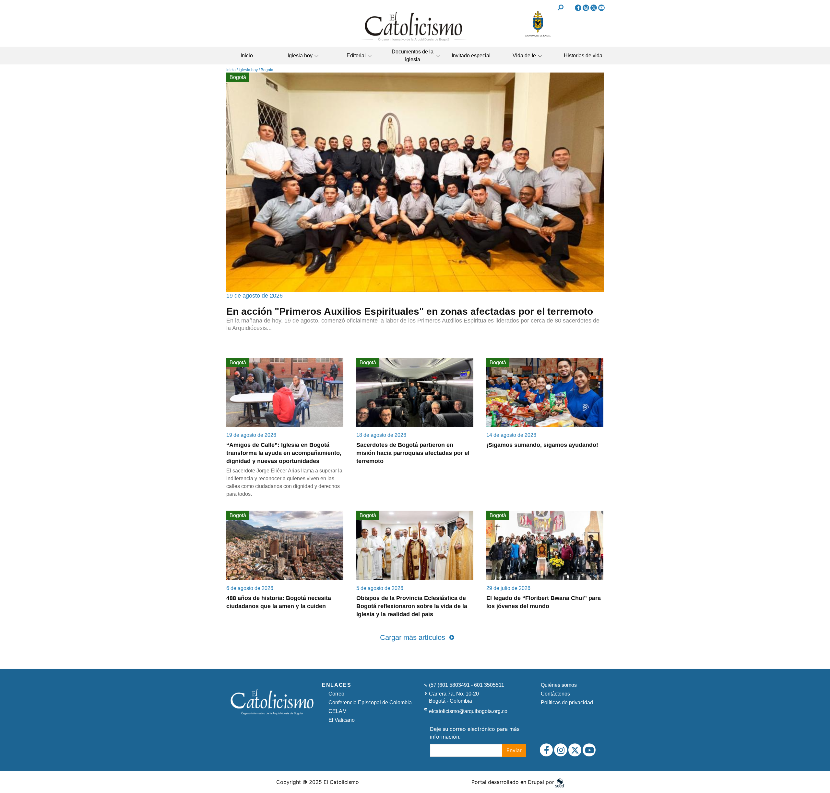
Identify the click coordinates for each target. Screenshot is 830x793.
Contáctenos (555, 694)
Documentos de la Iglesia (412, 55)
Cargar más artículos (412, 637)
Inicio (247, 55)
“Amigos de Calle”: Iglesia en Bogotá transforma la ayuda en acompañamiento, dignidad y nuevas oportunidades (283, 453)
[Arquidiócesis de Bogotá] (538, 35)
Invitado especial (471, 55)
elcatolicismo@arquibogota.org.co (468, 711)
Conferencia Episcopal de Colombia (370, 702)
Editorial (356, 55)
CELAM (337, 711)
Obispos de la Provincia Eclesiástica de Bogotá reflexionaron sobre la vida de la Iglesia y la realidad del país (411, 606)
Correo (336, 694)
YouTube (601, 8)
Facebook (578, 8)
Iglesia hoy (300, 55)
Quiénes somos (559, 685)
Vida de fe (524, 55)
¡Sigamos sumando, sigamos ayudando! (542, 445)
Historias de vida (583, 55)
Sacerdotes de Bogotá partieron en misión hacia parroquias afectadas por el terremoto (412, 453)
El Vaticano (341, 720)
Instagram (586, 8)
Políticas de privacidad (567, 702)
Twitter (593, 8)
